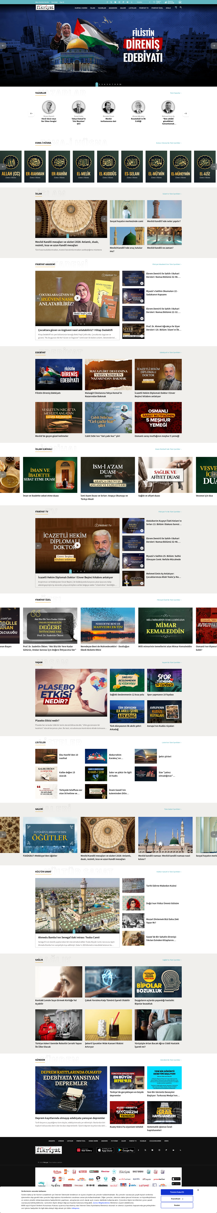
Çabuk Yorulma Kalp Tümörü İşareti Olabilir (107, 1000)
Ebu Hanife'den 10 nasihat (68, 756)
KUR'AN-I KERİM (81, 8)
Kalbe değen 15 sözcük (67, 774)
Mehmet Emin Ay (168, 116)
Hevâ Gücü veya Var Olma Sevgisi (48, 119)
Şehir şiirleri (165, 756)
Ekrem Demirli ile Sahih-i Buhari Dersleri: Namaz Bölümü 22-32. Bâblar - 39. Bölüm (162, 310)
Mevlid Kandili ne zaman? (160, 247)
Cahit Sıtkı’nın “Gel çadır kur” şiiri (102, 436)
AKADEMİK (113, 8)
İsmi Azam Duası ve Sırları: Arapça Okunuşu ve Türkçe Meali (104, 497)
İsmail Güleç (78, 116)
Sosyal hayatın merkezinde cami (126, 221)
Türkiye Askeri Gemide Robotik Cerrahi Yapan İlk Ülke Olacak (58, 1045)
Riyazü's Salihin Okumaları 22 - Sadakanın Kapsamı (162, 293)
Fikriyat (45, 1162)
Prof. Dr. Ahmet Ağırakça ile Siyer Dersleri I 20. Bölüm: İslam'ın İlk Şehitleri (163, 328)
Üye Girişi (54, 2)
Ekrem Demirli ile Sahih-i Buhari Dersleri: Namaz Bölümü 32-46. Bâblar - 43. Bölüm (162, 540)
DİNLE (168, 8)
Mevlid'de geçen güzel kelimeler (51, 436)
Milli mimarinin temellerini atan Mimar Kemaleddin (165, 646)
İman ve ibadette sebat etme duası (41, 495)
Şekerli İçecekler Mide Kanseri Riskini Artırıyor (104, 1045)
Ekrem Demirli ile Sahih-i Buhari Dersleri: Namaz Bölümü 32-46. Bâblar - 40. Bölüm (162, 275)
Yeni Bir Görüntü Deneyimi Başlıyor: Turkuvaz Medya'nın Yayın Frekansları (162, 1094)
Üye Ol (62, 2)
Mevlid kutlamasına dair (108, 119)
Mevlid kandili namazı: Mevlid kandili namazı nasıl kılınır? (164, 857)
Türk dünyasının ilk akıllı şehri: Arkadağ (126, 727)
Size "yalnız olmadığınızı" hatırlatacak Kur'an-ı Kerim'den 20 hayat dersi (169, 774)
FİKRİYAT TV (144, 8)
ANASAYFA (52, 1141)
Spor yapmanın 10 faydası (160, 694)
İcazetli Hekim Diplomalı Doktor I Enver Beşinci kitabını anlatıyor (155, 394)
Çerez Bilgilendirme (101, 1203)
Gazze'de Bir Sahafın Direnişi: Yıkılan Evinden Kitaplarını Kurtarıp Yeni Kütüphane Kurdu (162, 938)
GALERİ (123, 8)
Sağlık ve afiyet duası (149, 495)
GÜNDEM (61, 1141)
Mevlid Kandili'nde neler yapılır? (164, 221)
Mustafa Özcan (108, 116)
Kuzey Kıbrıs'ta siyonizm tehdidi (126, 1126)
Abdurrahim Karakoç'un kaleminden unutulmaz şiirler (118, 756)
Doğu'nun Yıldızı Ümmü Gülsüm (162, 903)
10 (120, 84)
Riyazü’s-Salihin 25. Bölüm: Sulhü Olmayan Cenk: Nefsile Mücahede (163, 557)
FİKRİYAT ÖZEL (157, 8)
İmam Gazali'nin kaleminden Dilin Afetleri (118, 791)
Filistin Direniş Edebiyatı (48, 393)
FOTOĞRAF (114, 1141)
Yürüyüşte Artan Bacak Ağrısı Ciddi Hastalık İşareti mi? (157, 1045)
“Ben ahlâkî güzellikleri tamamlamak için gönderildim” (168, 121)
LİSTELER (132, 8)
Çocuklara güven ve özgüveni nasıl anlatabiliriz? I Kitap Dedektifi (75, 330)
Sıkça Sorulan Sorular (42, 2)
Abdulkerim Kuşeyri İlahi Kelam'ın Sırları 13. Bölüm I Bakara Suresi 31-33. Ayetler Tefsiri (164, 522)
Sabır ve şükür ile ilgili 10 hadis (120, 774)
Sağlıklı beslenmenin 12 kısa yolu (127, 694)
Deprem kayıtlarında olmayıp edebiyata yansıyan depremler (70, 1118)
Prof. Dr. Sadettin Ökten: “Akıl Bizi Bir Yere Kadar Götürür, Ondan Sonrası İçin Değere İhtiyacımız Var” (49, 648)
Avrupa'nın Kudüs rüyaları (160, 726)
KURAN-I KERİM (93, 1141)
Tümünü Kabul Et (177, 1192)
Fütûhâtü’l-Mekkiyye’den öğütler (40, 855)
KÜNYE (166, 1141)
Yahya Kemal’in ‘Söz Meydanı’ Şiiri (79, 121)
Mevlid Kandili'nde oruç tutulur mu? (126, 249)
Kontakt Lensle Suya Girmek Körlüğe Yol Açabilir (56, 1002)
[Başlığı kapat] (198, 1190)
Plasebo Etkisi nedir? (47, 720)
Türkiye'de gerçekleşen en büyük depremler (127, 1094)
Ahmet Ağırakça (138, 116)
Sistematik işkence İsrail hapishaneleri (159, 1128)
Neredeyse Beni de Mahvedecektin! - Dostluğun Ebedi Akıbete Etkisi (105, 648)
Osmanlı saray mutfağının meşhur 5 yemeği (157, 436)
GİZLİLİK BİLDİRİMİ (155, 1141)
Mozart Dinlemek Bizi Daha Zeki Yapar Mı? (162, 921)
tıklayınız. (76, 1208)
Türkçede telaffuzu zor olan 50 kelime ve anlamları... (70, 791)
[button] (3, 46)
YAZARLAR (102, 8)
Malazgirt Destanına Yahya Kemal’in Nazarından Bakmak (103, 394)
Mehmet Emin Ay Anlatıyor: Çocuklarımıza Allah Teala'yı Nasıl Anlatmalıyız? (163, 575)
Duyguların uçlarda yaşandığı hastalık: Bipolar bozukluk (154, 1002)
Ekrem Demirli (49, 116)
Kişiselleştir (175, 1199)
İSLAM (92, 8)
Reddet (177, 1205)
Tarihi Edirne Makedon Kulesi (161, 885)
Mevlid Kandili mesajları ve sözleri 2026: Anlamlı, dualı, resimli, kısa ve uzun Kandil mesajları (67, 243)
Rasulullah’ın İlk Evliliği (138, 119)
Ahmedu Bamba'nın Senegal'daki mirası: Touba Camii (69, 937)
